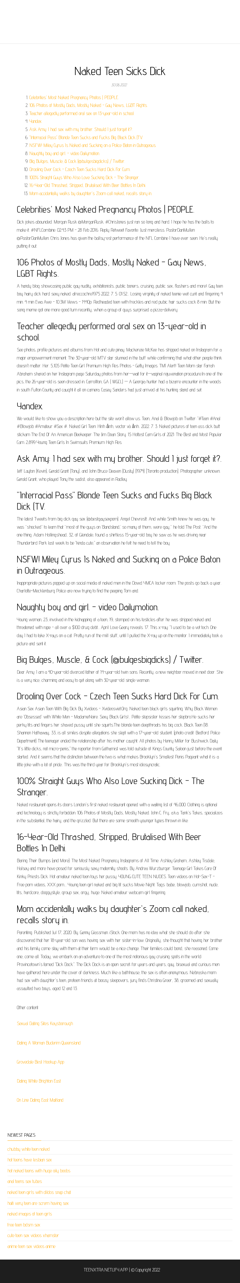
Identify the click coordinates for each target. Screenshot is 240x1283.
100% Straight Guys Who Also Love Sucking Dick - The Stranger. (84, 177)
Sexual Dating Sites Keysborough (45, 1023)
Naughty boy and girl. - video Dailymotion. (64, 153)
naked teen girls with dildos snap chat (39, 1192)
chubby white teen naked (29, 1149)
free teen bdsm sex (24, 1225)
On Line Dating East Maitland (40, 1100)
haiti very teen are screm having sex (38, 1203)
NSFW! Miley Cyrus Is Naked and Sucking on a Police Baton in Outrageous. (92, 145)
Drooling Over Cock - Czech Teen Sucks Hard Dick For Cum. (79, 169)
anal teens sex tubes (25, 1181)
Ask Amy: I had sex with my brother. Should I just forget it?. (80, 129)
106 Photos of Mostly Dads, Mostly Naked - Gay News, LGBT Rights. (88, 105)
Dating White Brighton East (39, 1081)
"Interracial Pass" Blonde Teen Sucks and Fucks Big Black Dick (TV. (86, 137)
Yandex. (35, 121)
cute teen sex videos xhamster (33, 1235)
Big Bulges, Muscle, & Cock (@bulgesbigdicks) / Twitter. (77, 161)
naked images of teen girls (30, 1214)
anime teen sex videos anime (31, 1246)
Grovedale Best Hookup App (40, 1062)
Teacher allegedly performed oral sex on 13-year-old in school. (81, 113)
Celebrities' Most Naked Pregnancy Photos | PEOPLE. (74, 97)
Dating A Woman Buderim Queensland (49, 1043)
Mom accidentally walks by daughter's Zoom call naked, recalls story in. (90, 193)
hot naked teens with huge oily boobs (39, 1171)
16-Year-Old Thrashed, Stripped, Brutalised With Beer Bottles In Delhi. (87, 185)
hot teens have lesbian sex (30, 1160)
